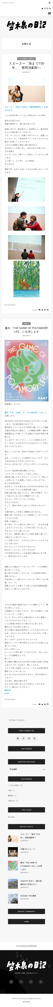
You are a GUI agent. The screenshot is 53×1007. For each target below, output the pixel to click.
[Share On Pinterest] (45, 310)
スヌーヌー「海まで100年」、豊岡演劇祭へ (26, 66)
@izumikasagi (31, 946)
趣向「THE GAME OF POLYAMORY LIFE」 (25, 413)
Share (35, 310)
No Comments (10, 305)
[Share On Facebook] (39, 310)
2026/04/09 (24, 899)
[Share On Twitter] (42, 310)
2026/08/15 (24, 852)
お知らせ (31, 58)
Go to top (26, 1002)
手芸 (9, 790)
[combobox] (25, 3)
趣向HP (8, 690)
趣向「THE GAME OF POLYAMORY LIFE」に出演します (26, 330)
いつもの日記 (23, 58)
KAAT (7, 693)
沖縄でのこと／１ (27, 849)
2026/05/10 (24, 872)
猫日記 (10, 796)
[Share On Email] (48, 310)
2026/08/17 (24, 841)
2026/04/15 (24, 887)
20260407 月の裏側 (28, 896)
